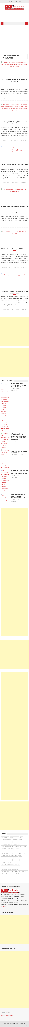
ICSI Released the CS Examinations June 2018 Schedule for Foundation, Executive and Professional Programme (19, 436)
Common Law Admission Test (20, 842)
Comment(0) (23, 98)
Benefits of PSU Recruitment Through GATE (14, 206)
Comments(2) (24, 267)
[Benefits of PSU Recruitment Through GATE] (14, 190)
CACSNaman (13, 443)
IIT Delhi (3, 862)
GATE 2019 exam (18, 848)
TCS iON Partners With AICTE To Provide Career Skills (14, 80)
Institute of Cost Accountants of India (9, 871)
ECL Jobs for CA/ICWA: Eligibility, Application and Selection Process (18, 385)
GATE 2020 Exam (11, 851)
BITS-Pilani (12, 837)
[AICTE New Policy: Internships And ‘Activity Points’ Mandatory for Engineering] (5, 481)
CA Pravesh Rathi (14, 390)
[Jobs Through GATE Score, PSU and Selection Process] (14, 107)
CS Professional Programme (7, 846)
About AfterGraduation (13, 1023)
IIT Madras (9, 862)
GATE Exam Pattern (5, 853)
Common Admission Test (6, 842)
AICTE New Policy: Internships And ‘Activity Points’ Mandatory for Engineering (19, 472)
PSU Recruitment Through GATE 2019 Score (14, 164)
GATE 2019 (10, 848)
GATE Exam (19, 851)
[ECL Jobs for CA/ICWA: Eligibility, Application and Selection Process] (5, 407)
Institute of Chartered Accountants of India (10, 867)
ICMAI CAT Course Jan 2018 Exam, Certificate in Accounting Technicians (18, 496)
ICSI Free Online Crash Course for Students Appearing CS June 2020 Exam (19, 451)
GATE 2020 (3, 851)
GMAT (24, 853)
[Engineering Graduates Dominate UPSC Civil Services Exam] (14, 275)
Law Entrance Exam (23, 871)
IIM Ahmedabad (22, 858)
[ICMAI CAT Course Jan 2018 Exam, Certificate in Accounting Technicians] (5, 499)
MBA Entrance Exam (10, 873)
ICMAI (11, 858)
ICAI (20, 855)
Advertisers (22, 1023)
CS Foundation (17, 844)
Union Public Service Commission (8, 876)
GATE (25, 846)
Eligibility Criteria (18, 846)
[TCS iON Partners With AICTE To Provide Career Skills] (14, 64)
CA (17, 837)
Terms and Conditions (14, 1025)
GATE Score (14, 853)
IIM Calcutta (15, 860)
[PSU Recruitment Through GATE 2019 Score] (14, 149)
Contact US (4, 1025)
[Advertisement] (14, 38)
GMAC (19, 853)
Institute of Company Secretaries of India (9, 869)
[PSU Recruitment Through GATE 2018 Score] (14, 233)
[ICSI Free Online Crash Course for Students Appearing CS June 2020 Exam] (5, 459)
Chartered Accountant (6, 839)
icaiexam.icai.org (4, 858)
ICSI (15, 858)
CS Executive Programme (6, 844)
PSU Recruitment (19, 873)
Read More (3, 907)
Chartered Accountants (17, 839)
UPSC (19, 876)
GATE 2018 (3, 848)
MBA (2, 873)
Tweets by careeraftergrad (7, 1015)
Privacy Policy (24, 1025)
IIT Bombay (22, 860)
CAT (21, 837)
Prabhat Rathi (15, 225)
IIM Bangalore (8, 860)
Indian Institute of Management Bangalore (10, 864)
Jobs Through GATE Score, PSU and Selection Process (14, 123)
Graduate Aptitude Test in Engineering (9, 855)
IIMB (2, 860)
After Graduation (14, 98)
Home (5, 1023)
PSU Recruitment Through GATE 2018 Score (14, 249)
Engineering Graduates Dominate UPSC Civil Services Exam (14, 292)
